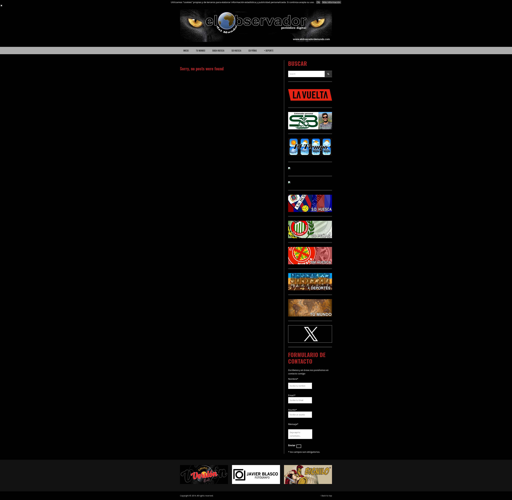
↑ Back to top (326, 495)
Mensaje (293, 424)
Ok (318, 2)
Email (291, 395)
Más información (331, 2)
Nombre (293, 378)
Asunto (292, 409)
